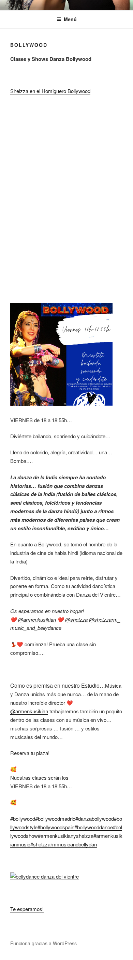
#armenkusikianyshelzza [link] (65, 835)
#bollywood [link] (22, 818)
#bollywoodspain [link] (56, 827)
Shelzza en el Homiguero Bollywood (50, 90)
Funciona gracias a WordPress (43, 943)
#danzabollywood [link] (94, 818)
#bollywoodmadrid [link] (55, 818)
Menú (70, 19)
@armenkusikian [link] (37, 619)
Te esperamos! (27, 908)
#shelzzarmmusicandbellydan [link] (63, 844)
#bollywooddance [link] (93, 827)
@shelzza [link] (76, 619)
